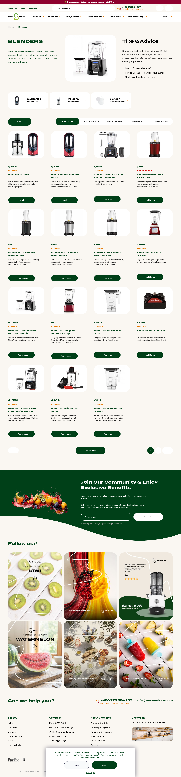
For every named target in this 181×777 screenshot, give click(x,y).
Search (55, 8)
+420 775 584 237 (131, 7)
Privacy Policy (97, 736)
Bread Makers (15, 736)
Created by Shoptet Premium (14, 771)
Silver (43, 162)
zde (99, 757)
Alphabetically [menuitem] (161, 121)
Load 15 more (90, 450)
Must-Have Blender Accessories (140, 77)
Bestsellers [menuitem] (137, 121)
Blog (23, 8)
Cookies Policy (98, 741)
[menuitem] (39, 16)
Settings (90, 773)
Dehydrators (14, 732)
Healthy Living (15, 745)
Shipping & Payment (101, 727)
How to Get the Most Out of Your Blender (145, 73)
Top (13, 450)
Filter (18, 121)
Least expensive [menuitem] (91, 121)
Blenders (12, 727)
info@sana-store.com (154, 700)
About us (12, 8)
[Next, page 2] (167, 450)
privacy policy (116, 524)
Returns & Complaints (101, 732)
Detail (21, 200)
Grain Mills (13, 741)
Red (41, 162)
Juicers (11, 723)
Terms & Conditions (100, 723)
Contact (33, 8)
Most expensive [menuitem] (114, 121)
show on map (158, 722)
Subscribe (148, 517)
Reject (77, 765)
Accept (104, 765)
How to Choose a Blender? (138, 68)
